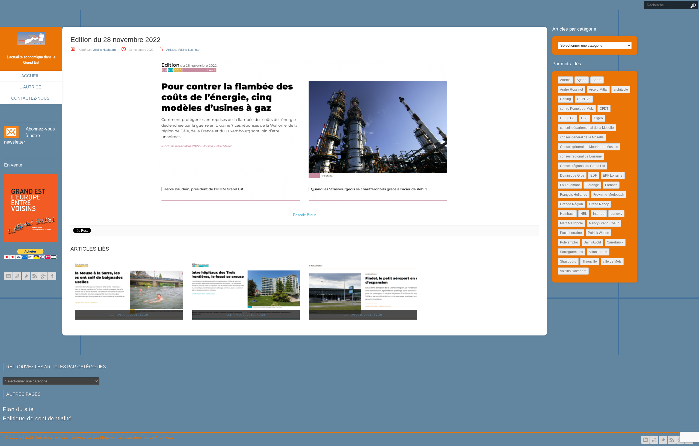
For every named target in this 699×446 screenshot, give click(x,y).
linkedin (8, 276)
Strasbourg (568, 261)
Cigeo (598, 118)
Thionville (589, 261)
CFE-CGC (567, 118)
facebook (52, 276)
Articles (171, 49)
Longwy (616, 214)
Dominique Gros (572, 175)
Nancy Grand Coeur (604, 223)
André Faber (164, 437)
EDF (593, 175)
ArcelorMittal (598, 89)
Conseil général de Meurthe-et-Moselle (589, 147)
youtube (17, 276)
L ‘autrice (30, 87)
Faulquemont (570, 185)
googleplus (43, 276)
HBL (583, 214)
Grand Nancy (599, 204)
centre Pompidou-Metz (577, 109)
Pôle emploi (569, 242)
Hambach (567, 214)
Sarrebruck (615, 242)
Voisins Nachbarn (104, 49)
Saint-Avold (592, 242)
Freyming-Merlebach (608, 195)
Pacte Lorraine (571, 233)
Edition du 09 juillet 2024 (363, 314)
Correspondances (85, 437)
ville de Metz (612, 261)
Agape (582, 80)
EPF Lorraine (613, 175)
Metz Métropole (571, 223)
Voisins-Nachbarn (189, 49)
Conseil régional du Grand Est (582, 166)
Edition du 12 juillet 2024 (129, 314)
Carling (565, 99)
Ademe (565, 80)
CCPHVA (584, 99)
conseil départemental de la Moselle (587, 128)
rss (35, 276)
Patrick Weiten (598, 233)
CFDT (604, 109)
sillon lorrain (598, 252)
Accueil (30, 75)
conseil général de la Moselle (582, 137)
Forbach (611, 185)
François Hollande (573, 195)
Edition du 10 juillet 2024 (245, 314)
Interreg (599, 214)
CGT (584, 118)
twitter (26, 276)
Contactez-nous (30, 98)
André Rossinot (571, 89)
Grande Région (571, 204)
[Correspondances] (31, 41)
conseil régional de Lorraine (581, 156)
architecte (621, 89)
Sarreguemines (571, 252)
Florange (592, 185)
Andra (597, 80)
